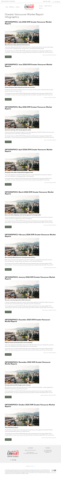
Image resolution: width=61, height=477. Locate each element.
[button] (53, 1)
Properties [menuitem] (11, 7)
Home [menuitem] (6, 7)
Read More (8, 56)
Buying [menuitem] (17, 7)
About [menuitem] (40, 8)
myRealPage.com (32, 466)
